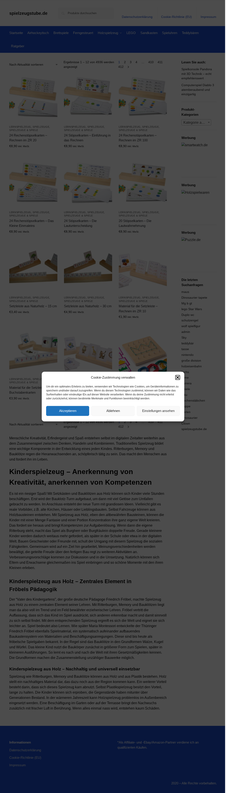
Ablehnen (113, 411)
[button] (177, 377)
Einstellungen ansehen (158, 411)
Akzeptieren (67, 411)
